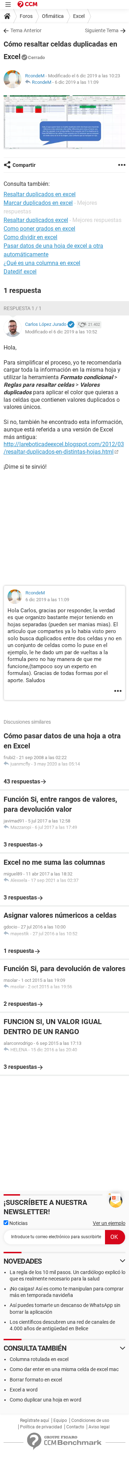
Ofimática (53, 16)
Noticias (18, 1223)
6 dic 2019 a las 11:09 (77, 82)
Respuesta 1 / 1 (23, 308)
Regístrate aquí (34, 1420)
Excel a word (24, 1390)
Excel (79, 16)
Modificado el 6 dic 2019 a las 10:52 (61, 331)
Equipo (60, 1420)
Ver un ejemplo (109, 1223)
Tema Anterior (26, 30)
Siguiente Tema (102, 30)
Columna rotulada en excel (39, 1359)
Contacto (75, 1426)
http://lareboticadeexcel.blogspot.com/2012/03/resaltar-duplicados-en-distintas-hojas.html (64, 448)
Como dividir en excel (30, 237)
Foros (26, 16)
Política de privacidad (41, 1426)
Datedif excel (20, 271)
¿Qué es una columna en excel (42, 263)
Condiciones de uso (90, 1420)
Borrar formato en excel (36, 1380)
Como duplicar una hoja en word (45, 1400)
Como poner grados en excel (39, 228)
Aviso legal (99, 1426)
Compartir (24, 165)
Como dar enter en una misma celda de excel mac (64, 1369)
